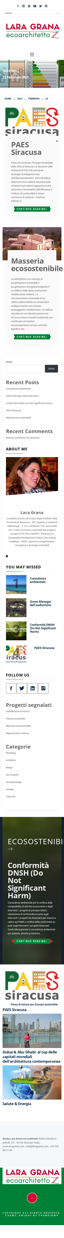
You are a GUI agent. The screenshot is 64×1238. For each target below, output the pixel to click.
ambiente (11, 760)
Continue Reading (31, 209)
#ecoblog (11, 753)
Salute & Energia (17, 1103)
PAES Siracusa (26, 148)
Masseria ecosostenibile (37, 264)
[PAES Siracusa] (32, 124)
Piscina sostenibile (15, 718)
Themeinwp (49, 1215)
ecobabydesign (14, 782)
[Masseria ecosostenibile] (32, 243)
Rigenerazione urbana (17, 733)
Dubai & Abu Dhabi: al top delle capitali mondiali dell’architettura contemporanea (31, 1056)
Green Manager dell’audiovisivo (22, 395)
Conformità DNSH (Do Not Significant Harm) (29, 403)
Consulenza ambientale (18, 388)
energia (10, 789)
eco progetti (12, 774)
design (9, 767)
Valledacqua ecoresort (18, 711)
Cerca (9, 362)
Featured (10, 796)
